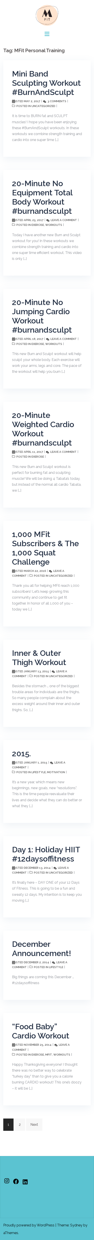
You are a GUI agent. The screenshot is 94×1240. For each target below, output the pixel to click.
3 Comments (56, 101)
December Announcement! (41, 948)
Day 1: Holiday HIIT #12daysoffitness (46, 854)
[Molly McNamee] (47, 15)
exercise (37, 225)
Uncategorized (43, 106)
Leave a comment (64, 220)
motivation (56, 772)
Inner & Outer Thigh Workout (39, 657)
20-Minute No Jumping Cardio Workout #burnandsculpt (42, 316)
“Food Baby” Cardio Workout (40, 1031)
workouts (53, 225)
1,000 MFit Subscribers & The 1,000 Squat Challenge (45, 548)
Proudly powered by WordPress (28, 1225)
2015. (21, 753)
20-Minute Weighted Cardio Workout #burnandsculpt (43, 428)
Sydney (76, 1225)
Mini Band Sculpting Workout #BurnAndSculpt (46, 83)
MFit (48, 1054)
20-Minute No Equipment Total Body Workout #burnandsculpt (42, 197)
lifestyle (38, 772)
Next (34, 1124)
